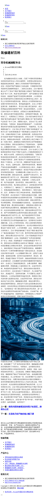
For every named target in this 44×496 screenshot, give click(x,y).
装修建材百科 (10, 15)
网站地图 (20, 488)
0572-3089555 (9, 45)
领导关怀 (8, 461)
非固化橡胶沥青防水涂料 (14, 470)
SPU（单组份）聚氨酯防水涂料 (16, 463)
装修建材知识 (10, 13)
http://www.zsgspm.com (13, 47)
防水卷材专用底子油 (12, 459)
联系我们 (8, 17)
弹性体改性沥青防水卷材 (14, 457)
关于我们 (8, 11)
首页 (6, 9)
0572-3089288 (19, 480)
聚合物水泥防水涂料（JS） (14, 466)
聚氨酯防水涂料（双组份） (15, 468)
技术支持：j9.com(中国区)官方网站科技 (19, 492)
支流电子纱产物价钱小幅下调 (21, 414)
